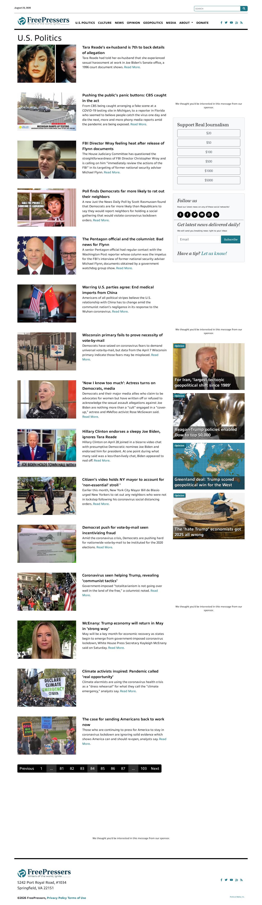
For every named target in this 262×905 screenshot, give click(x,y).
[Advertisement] (209, 73)
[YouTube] (231, 22)
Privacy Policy (57, 897)
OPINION (133, 22)
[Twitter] (226, 22)
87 (123, 768)
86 (113, 768)
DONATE (202, 22)
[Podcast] (180, 215)
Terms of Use (77, 897)
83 (82, 768)
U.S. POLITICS (85, 22)
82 (72, 768)
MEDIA (171, 22)
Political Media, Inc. (237, 897)
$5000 (209, 180)
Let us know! (214, 253)
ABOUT (185, 22)
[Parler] (236, 22)
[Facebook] (221, 22)
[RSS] (241, 22)
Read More (132, 67)
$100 (209, 152)
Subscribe (230, 239)
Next (155, 768)
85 (103, 768)
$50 (208, 142)
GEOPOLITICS (153, 22)
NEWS (119, 22)
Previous (26, 768)
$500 (209, 161)
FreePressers (43, 23)
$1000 (209, 171)
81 (62, 768)
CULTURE (105, 22)
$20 (208, 133)
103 (144, 768)
